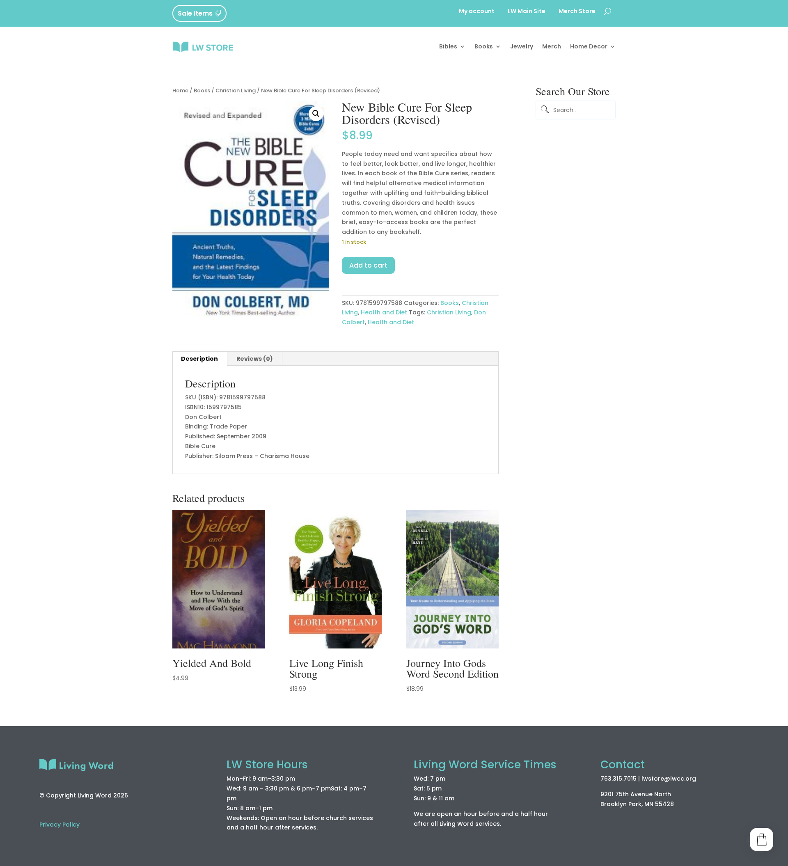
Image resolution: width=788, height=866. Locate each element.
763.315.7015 (618, 778)
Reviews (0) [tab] (254, 359)
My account (477, 11)
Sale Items (195, 13)
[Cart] (761, 839)
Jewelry (521, 46)
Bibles (448, 46)
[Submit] (543, 110)
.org (690, 778)
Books (483, 46)
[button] (316, 113)
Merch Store (577, 11)
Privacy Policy (59, 824)
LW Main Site (526, 11)
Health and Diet (384, 312)
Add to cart (368, 265)
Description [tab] (199, 359)
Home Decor (588, 46)
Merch (551, 46)
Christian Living (235, 90)
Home (180, 90)
